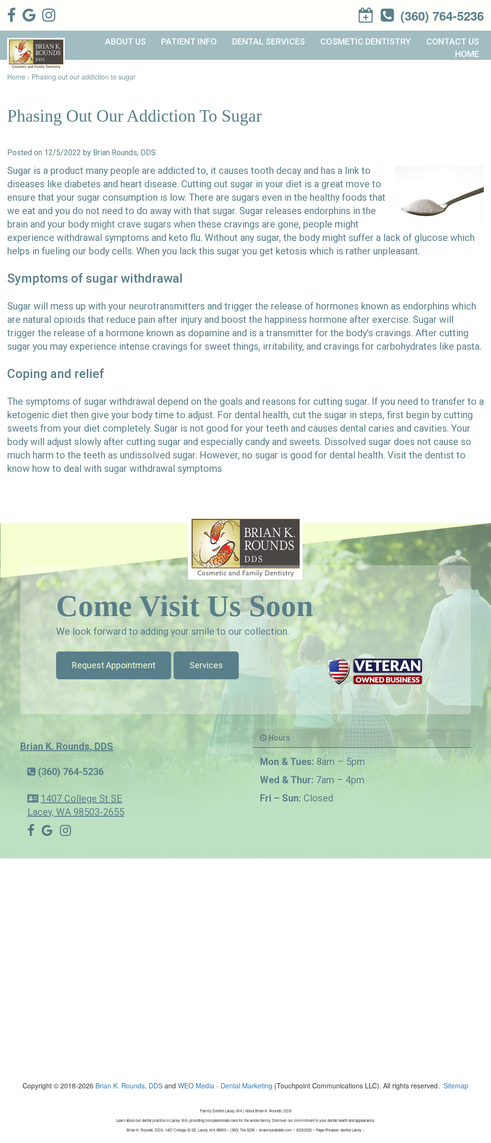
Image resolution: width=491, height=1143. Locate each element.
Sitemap (456, 1085)
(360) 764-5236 (71, 771)
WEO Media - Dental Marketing (225, 1085)
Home (467, 54)
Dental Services (268, 41)
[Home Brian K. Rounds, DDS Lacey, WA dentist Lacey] (245, 546)
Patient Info (189, 41)
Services (206, 665)
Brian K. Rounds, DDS (66, 746)
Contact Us (452, 41)
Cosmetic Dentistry (365, 41)
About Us (125, 41)
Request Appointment (113, 665)
